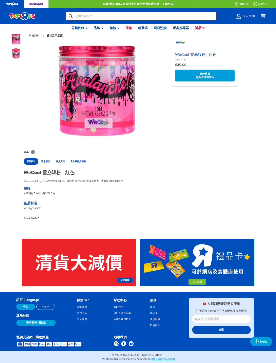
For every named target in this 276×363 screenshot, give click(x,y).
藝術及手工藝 (55, 35)
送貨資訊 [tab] (60, 161)
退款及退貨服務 (122, 313)
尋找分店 (244, 4)
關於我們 (82, 307)
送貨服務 (155, 319)
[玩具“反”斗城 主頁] (22, 16)
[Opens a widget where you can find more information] (261, 342)
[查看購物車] (263, 16)
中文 (25, 306)
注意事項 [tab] (45, 161)
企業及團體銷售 (122, 319)
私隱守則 (170, 359)
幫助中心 (263, 4)
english (46, 306)
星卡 (152, 307)
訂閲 (221, 330)
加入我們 (82, 319)
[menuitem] (79, 28)
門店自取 (155, 325)
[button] (200, 4)
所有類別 (34, 35)
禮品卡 (153, 313)
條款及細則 (157, 359)
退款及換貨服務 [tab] (78, 161)
